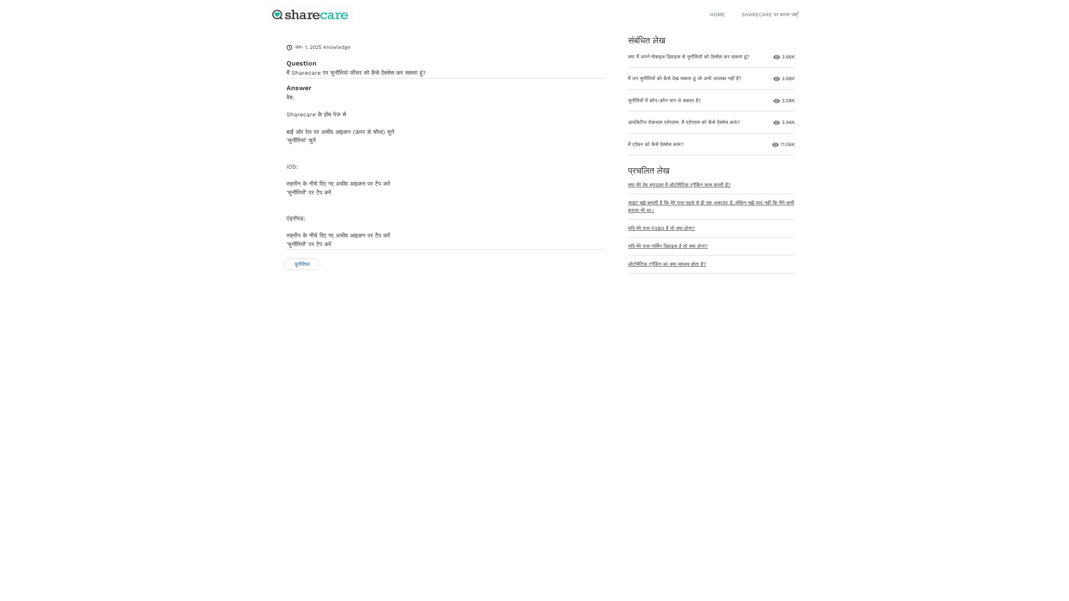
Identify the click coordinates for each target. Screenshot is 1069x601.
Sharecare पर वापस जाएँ (770, 15)
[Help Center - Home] (311, 15)
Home (717, 15)
